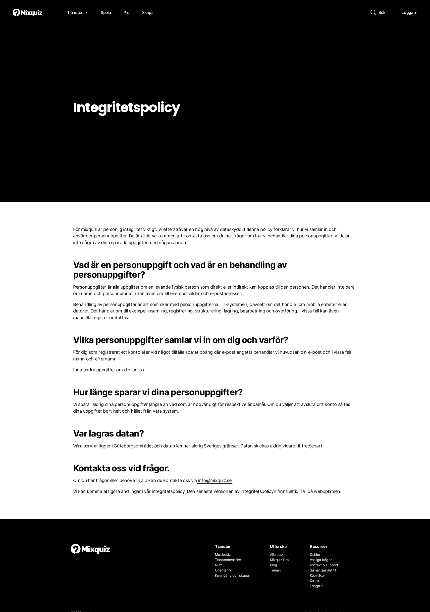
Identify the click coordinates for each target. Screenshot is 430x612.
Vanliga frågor (320, 560)
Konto (314, 580)
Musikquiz (223, 554)
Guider (315, 554)
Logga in (316, 586)
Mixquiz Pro (279, 560)
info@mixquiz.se (215, 480)
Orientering (223, 570)
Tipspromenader (228, 560)
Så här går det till (323, 570)
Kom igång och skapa (232, 575)
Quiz (218, 565)
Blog (273, 565)
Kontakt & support (324, 565)
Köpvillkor (317, 575)
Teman (275, 570)
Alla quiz (276, 554)
